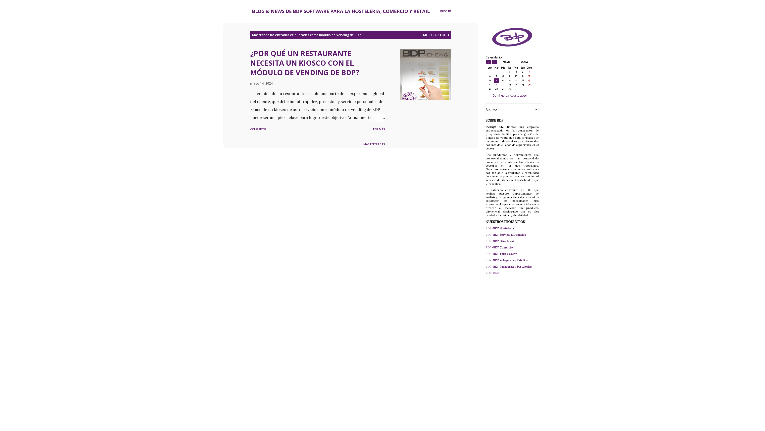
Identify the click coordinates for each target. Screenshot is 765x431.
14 (496, 80)
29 (503, 89)
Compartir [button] (258, 129)
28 (496, 89)
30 (510, 89)
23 (509, 85)
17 (516, 80)
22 (503, 85)
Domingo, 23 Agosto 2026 (509, 95)
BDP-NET (500, 228)
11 (522, 76)
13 (489, 80)
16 (509, 80)
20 (490, 85)
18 (522, 80)
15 (503, 80)
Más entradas (374, 144)
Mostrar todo (436, 35)
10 (516, 76)
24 (516, 85)
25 (523, 85)
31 (516, 89)
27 (490, 89)
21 (496, 85)
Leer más (378, 129)
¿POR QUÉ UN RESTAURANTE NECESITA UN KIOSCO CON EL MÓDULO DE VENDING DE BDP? (304, 62)
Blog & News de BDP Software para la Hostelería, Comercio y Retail (341, 11)
